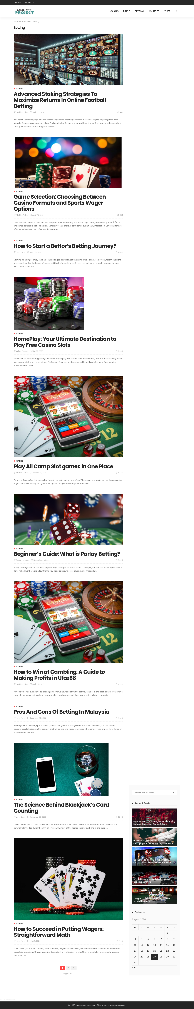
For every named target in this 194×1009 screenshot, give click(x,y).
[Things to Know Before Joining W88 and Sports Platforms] (154, 895)
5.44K (120, 351)
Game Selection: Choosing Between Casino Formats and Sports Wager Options (60, 203)
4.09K (120, 252)
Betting (139, 11)
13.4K (120, 817)
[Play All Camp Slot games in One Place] (68, 417)
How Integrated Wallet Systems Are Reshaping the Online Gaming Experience (153, 842)
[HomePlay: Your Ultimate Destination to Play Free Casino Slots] (49, 303)
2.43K (120, 718)
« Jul (134, 967)
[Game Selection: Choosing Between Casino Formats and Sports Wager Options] (68, 162)
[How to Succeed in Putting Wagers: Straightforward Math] (68, 879)
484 (121, 215)
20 (154, 950)
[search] (177, 11)
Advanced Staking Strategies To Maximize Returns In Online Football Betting (60, 100)
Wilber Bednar (22, 351)
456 (121, 112)
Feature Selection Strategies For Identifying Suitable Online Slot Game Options (154, 823)
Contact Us (29, 2)
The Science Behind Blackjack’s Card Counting (61, 808)
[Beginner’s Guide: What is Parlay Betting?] (68, 519)
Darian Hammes (22, 560)
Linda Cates (20, 252)
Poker (167, 11)
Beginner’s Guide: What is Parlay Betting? (67, 554)
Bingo (126, 11)
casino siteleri (7, 999)
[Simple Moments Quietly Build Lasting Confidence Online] (154, 875)
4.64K (120, 473)
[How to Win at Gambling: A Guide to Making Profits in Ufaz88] (68, 622)
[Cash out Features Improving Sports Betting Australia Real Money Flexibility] (154, 856)
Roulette (154, 11)
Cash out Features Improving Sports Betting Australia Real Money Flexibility (152, 861)
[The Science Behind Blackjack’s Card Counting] (61, 769)
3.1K (121, 941)
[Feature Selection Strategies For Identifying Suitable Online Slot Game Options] (154, 817)
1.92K (120, 684)
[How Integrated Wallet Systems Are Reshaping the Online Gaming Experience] (154, 837)
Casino (114, 11)
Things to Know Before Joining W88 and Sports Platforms (152, 900)
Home (18, 2)
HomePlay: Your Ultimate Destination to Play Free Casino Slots (65, 342)
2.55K (120, 560)
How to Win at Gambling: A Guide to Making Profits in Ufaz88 (59, 675)
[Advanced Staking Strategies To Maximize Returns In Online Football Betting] (68, 59)
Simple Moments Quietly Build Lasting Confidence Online (151, 880)
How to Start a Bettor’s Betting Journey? (65, 246)
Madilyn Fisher (22, 112)
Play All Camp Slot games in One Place (63, 466)
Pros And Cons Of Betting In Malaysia (61, 712)
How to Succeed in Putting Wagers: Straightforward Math (58, 932)
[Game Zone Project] (24, 11)
